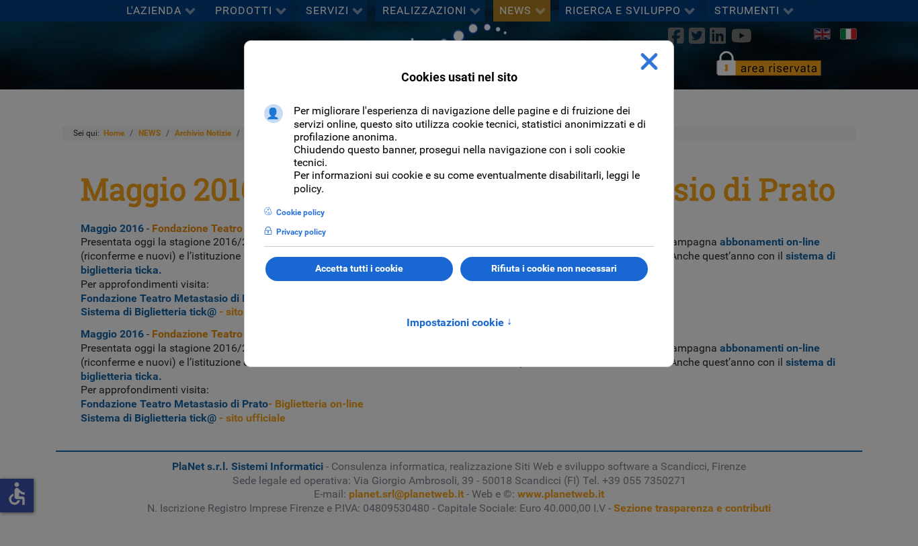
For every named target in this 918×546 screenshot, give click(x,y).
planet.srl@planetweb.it (406, 494)
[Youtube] (741, 36)
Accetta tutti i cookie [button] (359, 268)
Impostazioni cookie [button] (459, 322)
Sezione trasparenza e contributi (692, 508)
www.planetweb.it (560, 494)
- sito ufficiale (183, 311)
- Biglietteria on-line (222, 298)
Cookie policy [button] (300, 212)
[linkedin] (718, 36)
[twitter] (697, 36)
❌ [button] (649, 61)
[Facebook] (676, 36)
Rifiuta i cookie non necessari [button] (554, 268)
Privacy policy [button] (301, 232)
